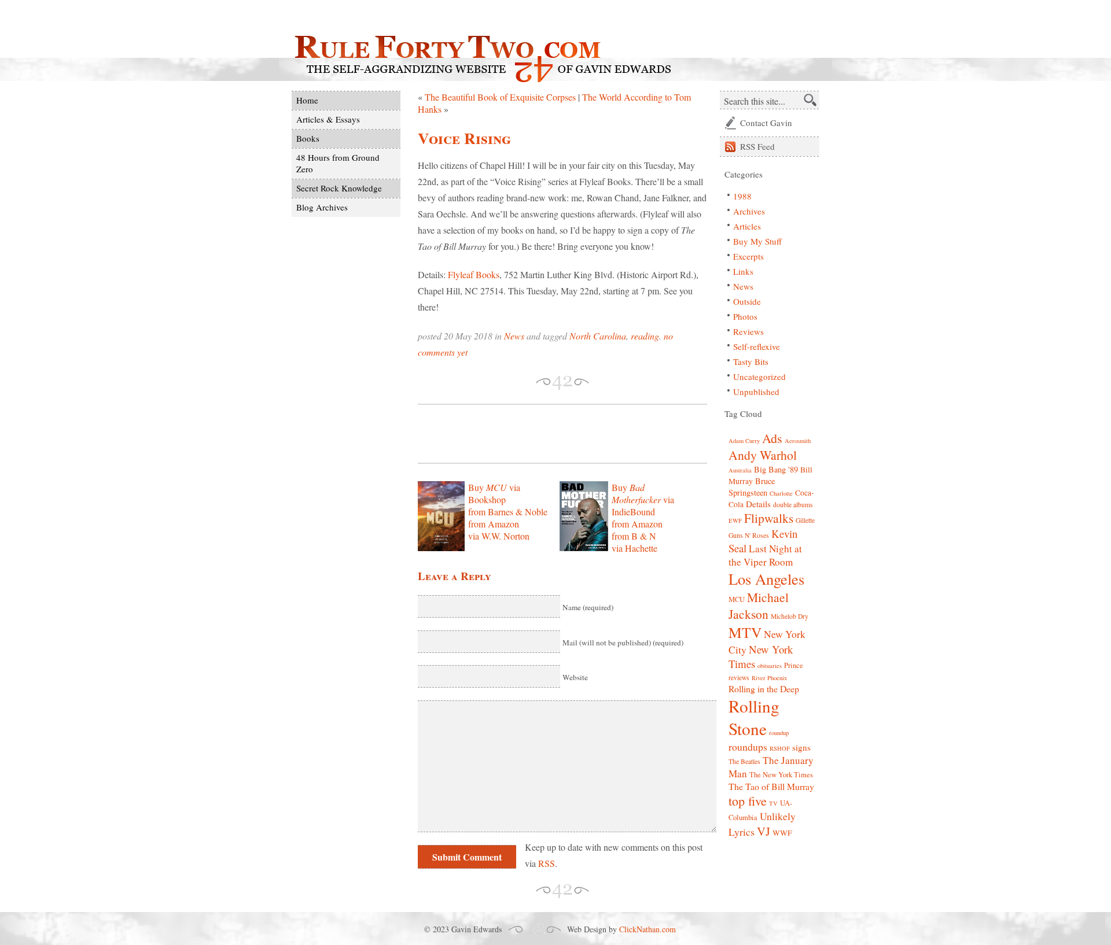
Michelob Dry (789, 616)
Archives (749, 211)
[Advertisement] (553, 433)
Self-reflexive (756, 346)
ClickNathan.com (647, 929)
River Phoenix (769, 678)
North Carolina (597, 336)
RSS (546, 863)
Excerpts (748, 256)
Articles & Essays (328, 119)
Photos (745, 316)
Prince (793, 665)
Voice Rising (464, 138)
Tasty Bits (750, 361)
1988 (742, 196)
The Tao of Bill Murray (771, 786)
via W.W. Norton (498, 536)
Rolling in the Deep (764, 688)
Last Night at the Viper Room (765, 555)
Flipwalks (768, 518)
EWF (735, 520)
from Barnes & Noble (507, 511)
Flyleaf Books (473, 274)
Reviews (748, 331)
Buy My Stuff (757, 241)
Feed (757, 146)
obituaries (769, 666)
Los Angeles (766, 579)
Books (307, 138)
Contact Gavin (766, 122)
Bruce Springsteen (752, 486)
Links (743, 271)
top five (748, 800)
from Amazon (493, 524)
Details (758, 504)
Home (307, 100)
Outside (747, 301)
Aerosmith (798, 441)
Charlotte (781, 493)
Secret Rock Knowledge (339, 188)
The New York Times (781, 775)
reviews (739, 677)
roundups (748, 747)
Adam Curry (744, 441)
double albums (793, 504)
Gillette (805, 520)
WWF (782, 833)
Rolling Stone (754, 717)
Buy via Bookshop (494, 493)
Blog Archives (322, 207)
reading (645, 336)
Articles (747, 226)
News (514, 336)
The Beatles (744, 761)
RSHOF (780, 748)
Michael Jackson (759, 605)
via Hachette (634, 548)
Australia (740, 470)
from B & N (634, 536)
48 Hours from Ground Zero (338, 163)
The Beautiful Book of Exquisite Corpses (500, 97)
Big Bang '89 (776, 469)
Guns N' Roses (749, 535)
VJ (763, 831)
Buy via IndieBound (643, 499)
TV (773, 803)
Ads (772, 438)
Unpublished (756, 391)
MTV (745, 632)
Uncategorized (759, 376)
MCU (737, 599)
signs (801, 747)
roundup (779, 733)
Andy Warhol (763, 454)
